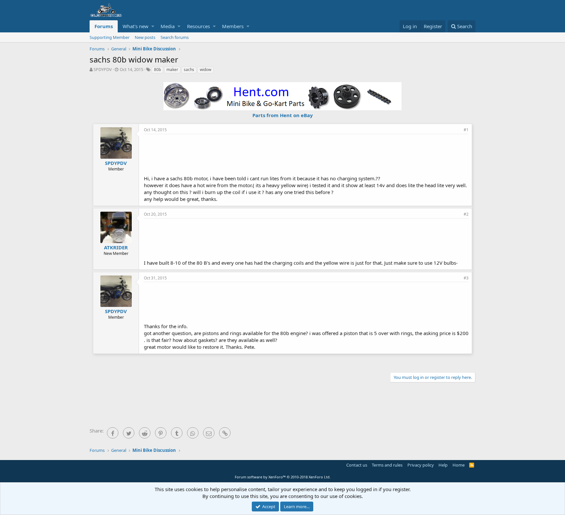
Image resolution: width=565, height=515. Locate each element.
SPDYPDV (103, 69)
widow (205, 69)
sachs (189, 69)
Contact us (356, 465)
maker (172, 69)
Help (443, 465)
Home (459, 465)
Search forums (175, 37)
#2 (466, 214)
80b (157, 69)
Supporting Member (109, 37)
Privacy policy (420, 465)
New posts (145, 37)
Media (168, 26)
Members (233, 26)
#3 (466, 278)
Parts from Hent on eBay (282, 115)
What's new (135, 26)
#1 (466, 130)
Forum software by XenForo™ (283, 476)
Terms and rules (387, 465)
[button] (153, 26)
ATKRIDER (116, 247)
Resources (198, 26)
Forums (103, 26)
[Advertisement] (306, 154)
